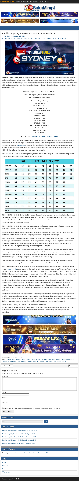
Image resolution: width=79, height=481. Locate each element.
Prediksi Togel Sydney (49, 359)
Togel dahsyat (21, 361)
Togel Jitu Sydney (38, 361)
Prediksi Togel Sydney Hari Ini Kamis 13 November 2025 (32, 453)
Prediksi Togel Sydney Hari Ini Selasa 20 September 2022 (30, 33)
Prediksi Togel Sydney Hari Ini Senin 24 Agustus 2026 (18, 443)
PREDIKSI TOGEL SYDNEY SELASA (45, 38)
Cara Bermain (11, 269)
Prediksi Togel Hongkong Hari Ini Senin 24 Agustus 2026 (19, 437)
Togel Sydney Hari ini (59, 361)
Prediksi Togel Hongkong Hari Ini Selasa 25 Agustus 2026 (19, 430)
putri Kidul (7, 36)
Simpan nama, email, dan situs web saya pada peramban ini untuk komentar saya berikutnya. (32, 408)
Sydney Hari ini (11, 361)
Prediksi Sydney (11, 359)
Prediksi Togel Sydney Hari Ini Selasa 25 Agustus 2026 (18, 434)
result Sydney (20, 145)
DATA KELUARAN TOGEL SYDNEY (45, 136)
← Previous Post (7, 366)
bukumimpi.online (7, 1)
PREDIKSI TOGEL (9, 38)
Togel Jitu (29, 361)
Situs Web (5, 403)
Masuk (4, 462)
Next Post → (73, 366)
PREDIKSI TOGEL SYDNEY (24, 38)
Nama (4, 392)
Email (4, 397)
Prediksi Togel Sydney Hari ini (65, 359)
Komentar (5, 376)
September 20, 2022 (18, 36)
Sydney (4, 361)
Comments (63, 38)
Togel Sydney (48, 361)
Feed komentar (6, 469)
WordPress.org (6, 472)
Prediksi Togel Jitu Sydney (33, 359)
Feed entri (5, 466)
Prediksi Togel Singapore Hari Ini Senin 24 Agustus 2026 (19, 440)
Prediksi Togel (20, 359)
